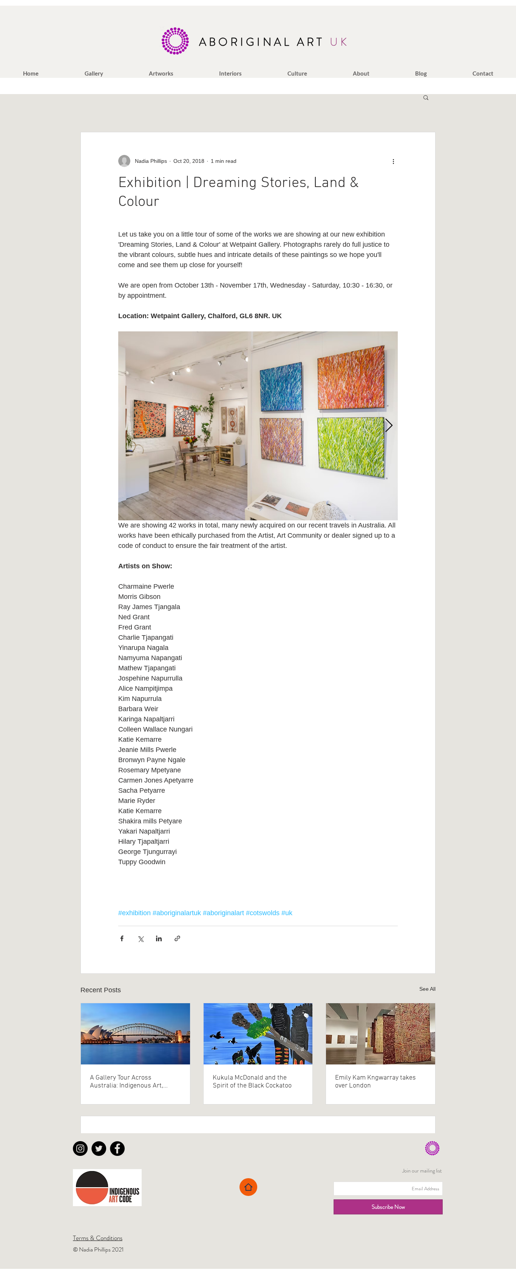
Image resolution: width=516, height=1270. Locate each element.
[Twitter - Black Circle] (98, 1148)
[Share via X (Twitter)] (140, 938)
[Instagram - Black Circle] (80, 1148)
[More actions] (393, 161)
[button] (94, 73)
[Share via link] (177, 938)
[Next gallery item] (389, 426)
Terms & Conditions (97, 1237)
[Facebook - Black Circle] (117, 1148)
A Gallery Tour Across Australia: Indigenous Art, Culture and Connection (126, 1082)
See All (427, 989)
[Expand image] (258, 425)
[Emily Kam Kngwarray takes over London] (380, 1033)
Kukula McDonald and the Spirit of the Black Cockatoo (252, 1082)
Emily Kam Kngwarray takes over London (375, 1082)
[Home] (248, 1187)
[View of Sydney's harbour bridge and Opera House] (135, 1033)
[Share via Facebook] (121, 938)
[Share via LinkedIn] (158, 938)
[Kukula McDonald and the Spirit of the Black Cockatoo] (258, 1033)
